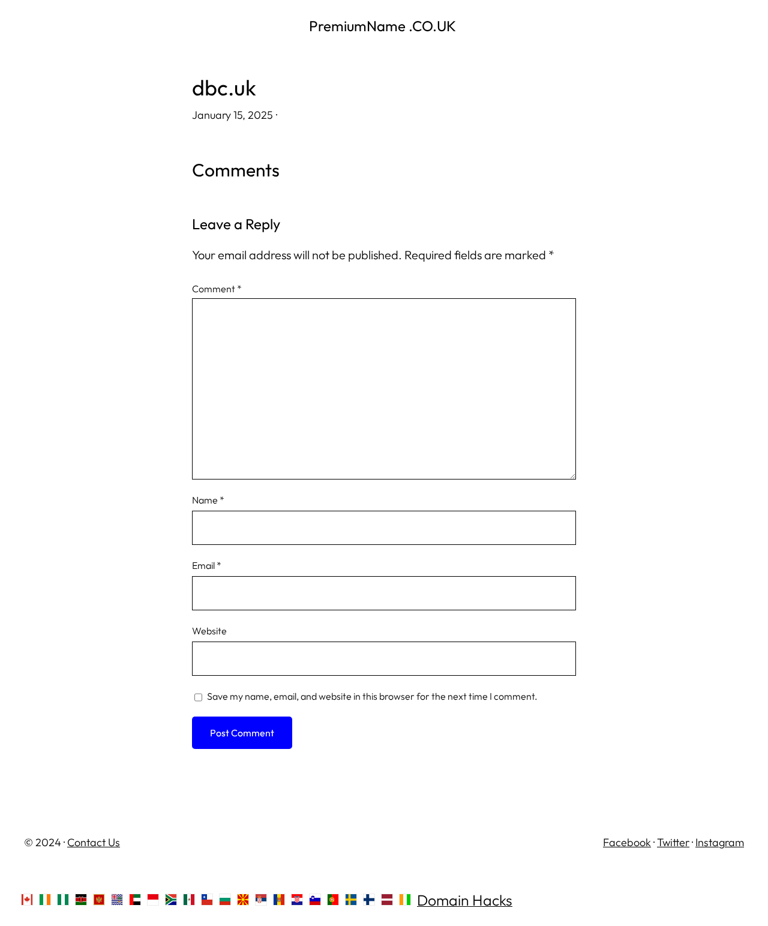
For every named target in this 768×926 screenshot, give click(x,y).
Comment (217, 289)
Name (208, 500)
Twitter (673, 842)
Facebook (627, 842)
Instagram (719, 842)
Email (206, 565)
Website (209, 631)
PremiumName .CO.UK (384, 26)
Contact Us (93, 842)
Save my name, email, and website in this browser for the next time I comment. (372, 696)
